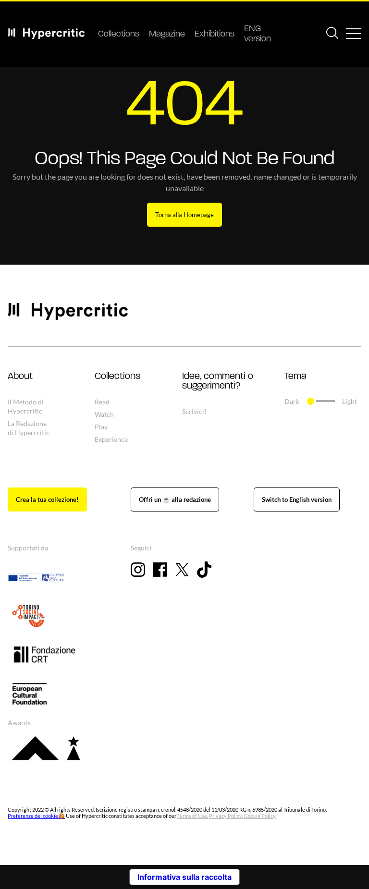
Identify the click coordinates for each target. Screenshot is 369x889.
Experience (111, 439)
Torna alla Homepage (184, 215)
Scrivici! (194, 411)
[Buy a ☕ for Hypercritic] (175, 499)
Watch (104, 414)
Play (101, 427)
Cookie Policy (260, 816)
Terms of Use (192, 816)
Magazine (167, 34)
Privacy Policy (225, 816)
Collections (118, 34)
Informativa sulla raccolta (184, 877)
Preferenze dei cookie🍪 (36, 816)
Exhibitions (214, 34)
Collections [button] (117, 376)
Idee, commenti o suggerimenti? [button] (217, 381)
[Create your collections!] (47, 499)
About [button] (20, 376)
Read (102, 402)
